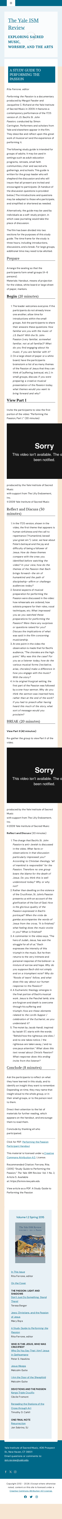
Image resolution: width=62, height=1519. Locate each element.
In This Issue (18, 1271)
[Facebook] (6, 1472)
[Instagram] (15, 1472)
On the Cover (18, 1283)
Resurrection (18, 1423)
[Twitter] (10, 1472)
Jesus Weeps (18, 1366)
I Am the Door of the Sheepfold (28, 1377)
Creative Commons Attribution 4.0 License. (31, 1491)
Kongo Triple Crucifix (22, 1392)
